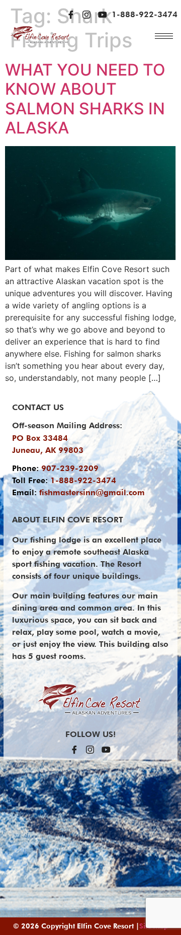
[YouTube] (102, 15)
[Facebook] (71, 15)
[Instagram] (86, 15)
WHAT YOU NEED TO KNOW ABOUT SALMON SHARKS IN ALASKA (85, 99)
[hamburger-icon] (164, 36)
